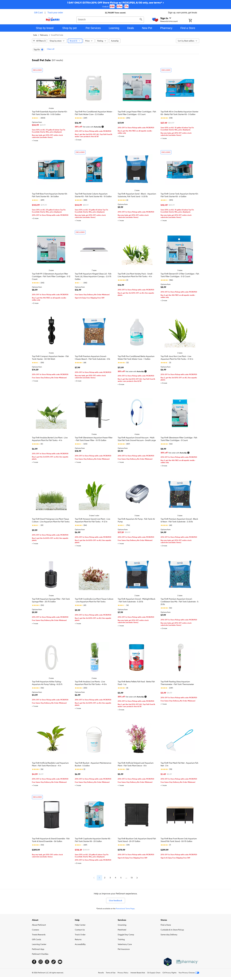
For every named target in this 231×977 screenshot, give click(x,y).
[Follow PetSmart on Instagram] (40, 962)
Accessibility (80, 944)
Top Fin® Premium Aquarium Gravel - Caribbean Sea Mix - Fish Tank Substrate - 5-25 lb (180, 602)
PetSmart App (38, 949)
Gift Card (38, 12)
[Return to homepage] (53, 19)
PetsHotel (122, 930)
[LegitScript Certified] (168, 962)
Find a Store (166, 925)
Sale (35, 35)
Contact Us (80, 930)
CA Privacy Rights (169, 973)
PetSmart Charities (40, 954)
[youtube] (60, 962)
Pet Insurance (124, 949)
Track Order (80, 934)
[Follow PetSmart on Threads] (47, 962)
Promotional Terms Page (125, 909)
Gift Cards (36, 939)
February (44, 35)
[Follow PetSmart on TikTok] (53, 962)
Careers (35, 930)
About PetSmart (39, 925)
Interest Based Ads (138, 973)
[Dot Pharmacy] (187, 962)
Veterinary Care (125, 944)
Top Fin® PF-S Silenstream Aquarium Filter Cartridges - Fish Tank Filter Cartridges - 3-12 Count (51, 276)
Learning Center (39, 944)
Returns (78, 939)
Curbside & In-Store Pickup (172, 930)
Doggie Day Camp (126, 934)
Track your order (55, 12)
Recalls (101, 973)
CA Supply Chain (153, 973)
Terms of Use (110, 973)
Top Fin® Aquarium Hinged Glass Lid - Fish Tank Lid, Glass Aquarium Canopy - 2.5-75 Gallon (93, 276)
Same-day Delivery (169, 934)
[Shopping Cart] (194, 21)
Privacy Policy (123, 973)
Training (121, 939)
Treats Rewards (38, 934)
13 (132, 877)
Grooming (122, 925)
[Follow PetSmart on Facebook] (34, 962)
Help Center (80, 925)
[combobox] (110, 19)
